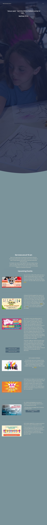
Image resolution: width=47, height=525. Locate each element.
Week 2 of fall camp (12, 351)
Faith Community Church (7, 3)
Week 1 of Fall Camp (12, 348)
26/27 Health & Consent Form (32, 411)
